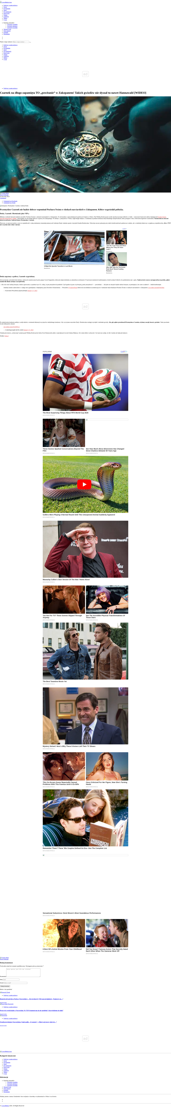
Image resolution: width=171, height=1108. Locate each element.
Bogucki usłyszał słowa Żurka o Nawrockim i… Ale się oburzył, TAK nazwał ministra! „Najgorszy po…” (31, 999)
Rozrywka (6, 13)
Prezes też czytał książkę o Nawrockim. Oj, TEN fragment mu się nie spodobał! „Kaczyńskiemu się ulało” (31, 1010)
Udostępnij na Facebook (10, 201)
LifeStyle (6, 16)
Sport (5, 10)
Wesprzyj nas (7, 29)
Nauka (5, 15)
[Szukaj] (30, 42)
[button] (85, 144)
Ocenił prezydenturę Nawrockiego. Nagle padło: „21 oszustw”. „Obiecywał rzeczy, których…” (28, 1022)
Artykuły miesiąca (12, 26)
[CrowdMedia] (6, 2)
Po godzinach (7, 12)
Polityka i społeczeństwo (10, 5)
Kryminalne (7, 8)
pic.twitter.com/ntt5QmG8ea (156, 287)
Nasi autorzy (7, 31)
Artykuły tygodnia (12, 24)
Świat (5, 7)
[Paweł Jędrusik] (4, 193)
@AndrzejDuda (72, 287)
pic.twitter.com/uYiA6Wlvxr (12, 327)
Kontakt (6, 32)
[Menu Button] (0, 1)
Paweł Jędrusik (4, 195)
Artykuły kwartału (12, 27)
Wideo (5, 18)
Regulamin (7, 34)
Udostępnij (3, 198)
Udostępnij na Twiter (9, 202)
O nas (5, 20)
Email (1, 983)
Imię (1, 979)
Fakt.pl (6, 336)
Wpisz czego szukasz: (6, 42)
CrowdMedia (5, 1105)
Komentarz (3, 976)
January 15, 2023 (32, 290)
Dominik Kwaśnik (3, 1002)
